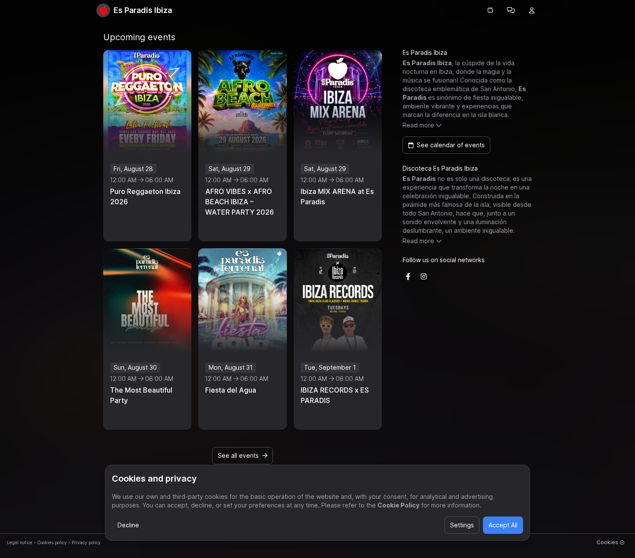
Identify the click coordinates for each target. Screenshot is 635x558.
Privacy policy (86, 542)
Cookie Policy (398, 505)
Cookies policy (52, 542)
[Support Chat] (511, 10)
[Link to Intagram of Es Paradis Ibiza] (423, 276)
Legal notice (19, 542)
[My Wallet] (490, 10)
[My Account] (532, 10)
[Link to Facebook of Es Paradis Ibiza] (408, 276)
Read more (418, 125)
